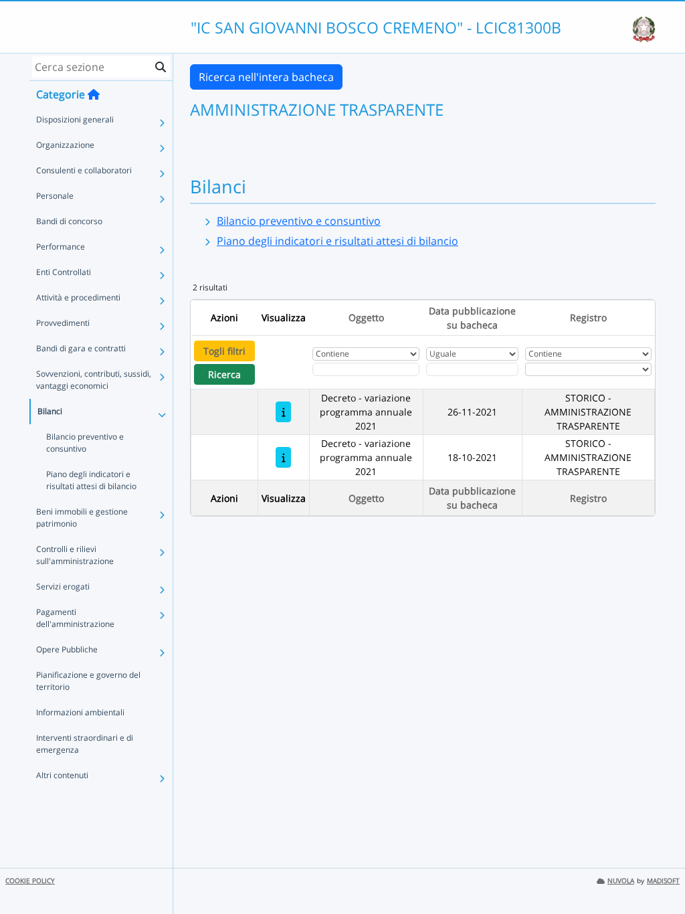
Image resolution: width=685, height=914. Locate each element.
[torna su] (658, 873)
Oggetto (366, 317)
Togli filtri (224, 351)
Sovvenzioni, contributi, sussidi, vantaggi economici (93, 379)
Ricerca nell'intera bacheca (266, 77)
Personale (55, 195)
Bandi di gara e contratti (81, 348)
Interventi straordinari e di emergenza (84, 743)
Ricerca (224, 374)
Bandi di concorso (69, 221)
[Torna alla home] (94, 94)
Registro (588, 317)
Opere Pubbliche (67, 649)
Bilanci (49, 411)
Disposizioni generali (75, 119)
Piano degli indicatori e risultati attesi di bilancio (91, 480)
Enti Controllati (63, 272)
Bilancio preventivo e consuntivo (85, 442)
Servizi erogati (63, 586)
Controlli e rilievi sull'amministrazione (75, 555)
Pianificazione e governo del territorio (88, 681)
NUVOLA (620, 881)
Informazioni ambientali (80, 712)
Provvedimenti (63, 323)
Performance (60, 246)
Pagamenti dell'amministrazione (75, 618)
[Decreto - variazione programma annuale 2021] (283, 411)
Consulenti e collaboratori (84, 170)
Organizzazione (65, 145)
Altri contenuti (62, 775)
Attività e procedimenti (78, 297)
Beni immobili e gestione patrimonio (82, 517)
